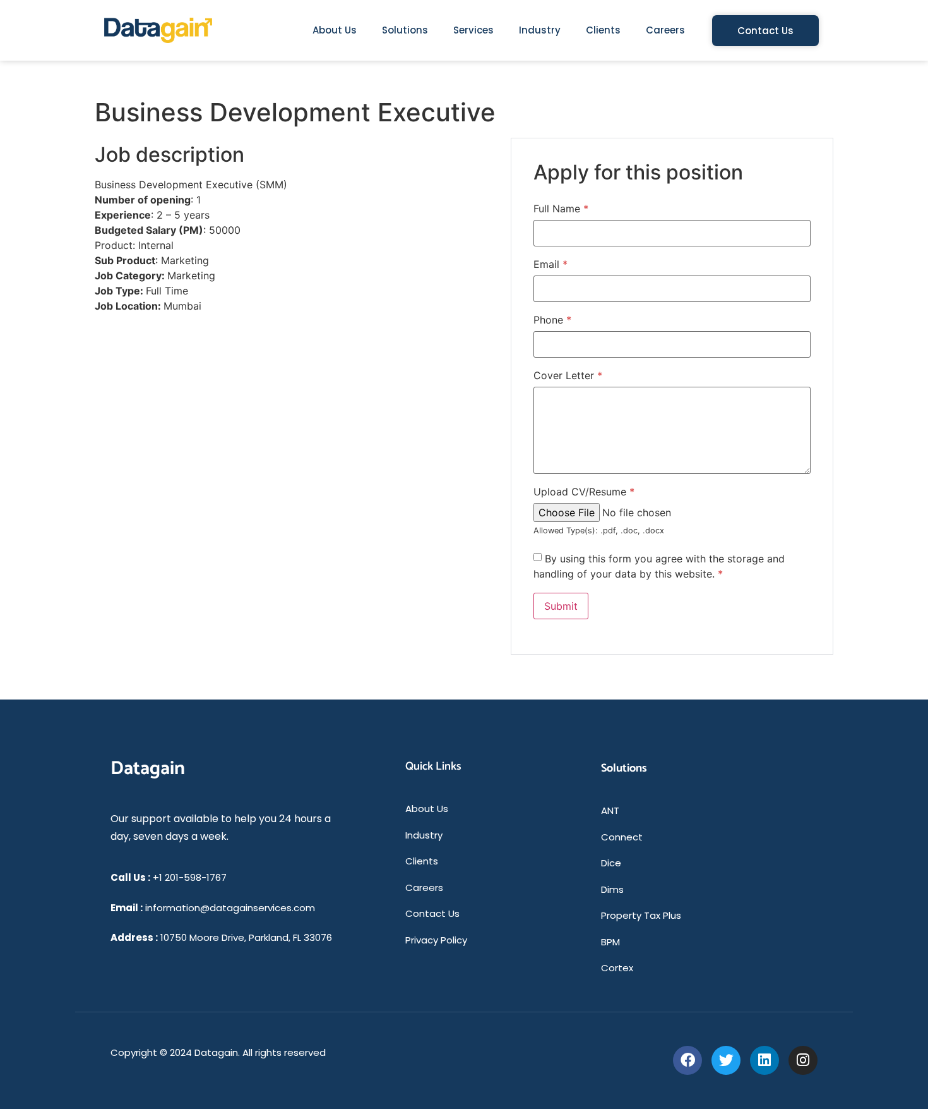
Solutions (405, 30)
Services (473, 30)
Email (550, 264)
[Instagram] (803, 1060)
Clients (603, 30)
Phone (552, 320)
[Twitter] (726, 1060)
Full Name (560, 208)
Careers (665, 30)
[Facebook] (687, 1060)
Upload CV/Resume (583, 492)
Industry (540, 30)
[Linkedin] (764, 1060)
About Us (334, 30)
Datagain (147, 768)
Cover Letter (567, 375)
